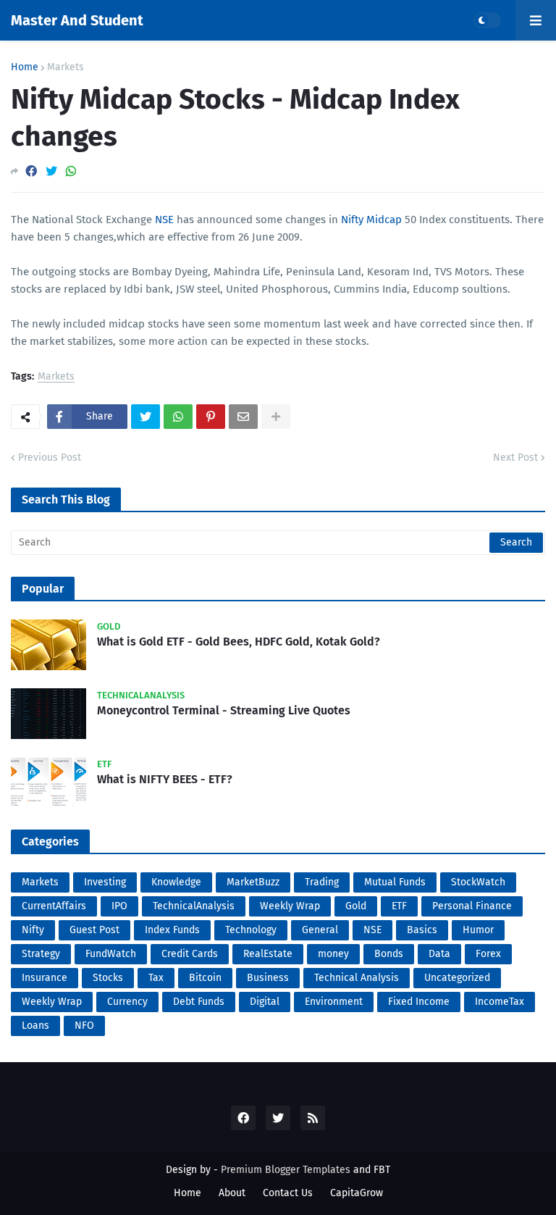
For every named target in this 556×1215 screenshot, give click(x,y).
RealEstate (267, 954)
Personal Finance (472, 906)
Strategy (41, 954)
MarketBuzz (253, 882)
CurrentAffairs (54, 906)
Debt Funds (198, 1001)
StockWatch (478, 882)
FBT (382, 1170)
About (232, 1193)
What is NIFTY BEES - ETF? (164, 779)
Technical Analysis (356, 978)
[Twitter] (51, 171)
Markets (65, 67)
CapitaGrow (356, 1193)
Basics (422, 930)
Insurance (44, 978)
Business (268, 978)
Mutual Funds (395, 882)
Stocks (108, 978)
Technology (251, 930)
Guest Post (94, 930)
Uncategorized (457, 978)
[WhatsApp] (71, 171)
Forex (488, 954)
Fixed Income (419, 1001)
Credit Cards (189, 954)
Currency (127, 1001)
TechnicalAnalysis (194, 906)
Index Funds (172, 930)
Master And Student (77, 20)
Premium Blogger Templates (285, 1170)
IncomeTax (499, 1001)
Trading (322, 882)
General (320, 930)
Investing (105, 882)
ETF (399, 906)
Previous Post (49, 457)
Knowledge (176, 882)
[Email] (243, 416)
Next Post (515, 457)
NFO (84, 1025)
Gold (355, 906)
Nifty (33, 930)
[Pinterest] (210, 416)
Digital (264, 1001)
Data (439, 954)
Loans (35, 1025)
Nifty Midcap (371, 219)
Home (24, 67)
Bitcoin (205, 978)
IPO (119, 906)
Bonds (388, 954)
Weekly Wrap (290, 906)
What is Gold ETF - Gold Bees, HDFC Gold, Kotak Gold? (238, 641)
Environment (334, 1001)
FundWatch (110, 954)
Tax (156, 978)
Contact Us (288, 1193)
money (333, 954)
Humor (478, 930)
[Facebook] (31, 171)
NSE (164, 219)
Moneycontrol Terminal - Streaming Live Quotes (223, 710)
